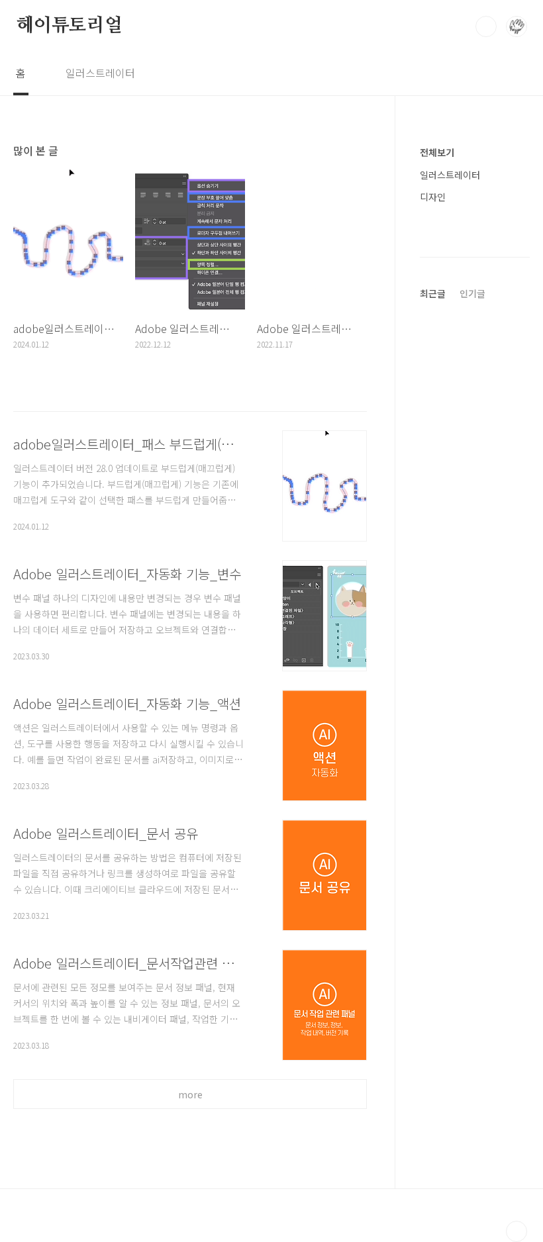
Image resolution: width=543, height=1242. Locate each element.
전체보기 (437, 152)
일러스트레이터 (100, 73)
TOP (516, 1231)
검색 (486, 26)
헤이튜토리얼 (69, 26)
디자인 (433, 196)
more (190, 1094)
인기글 (472, 293)
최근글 (433, 293)
